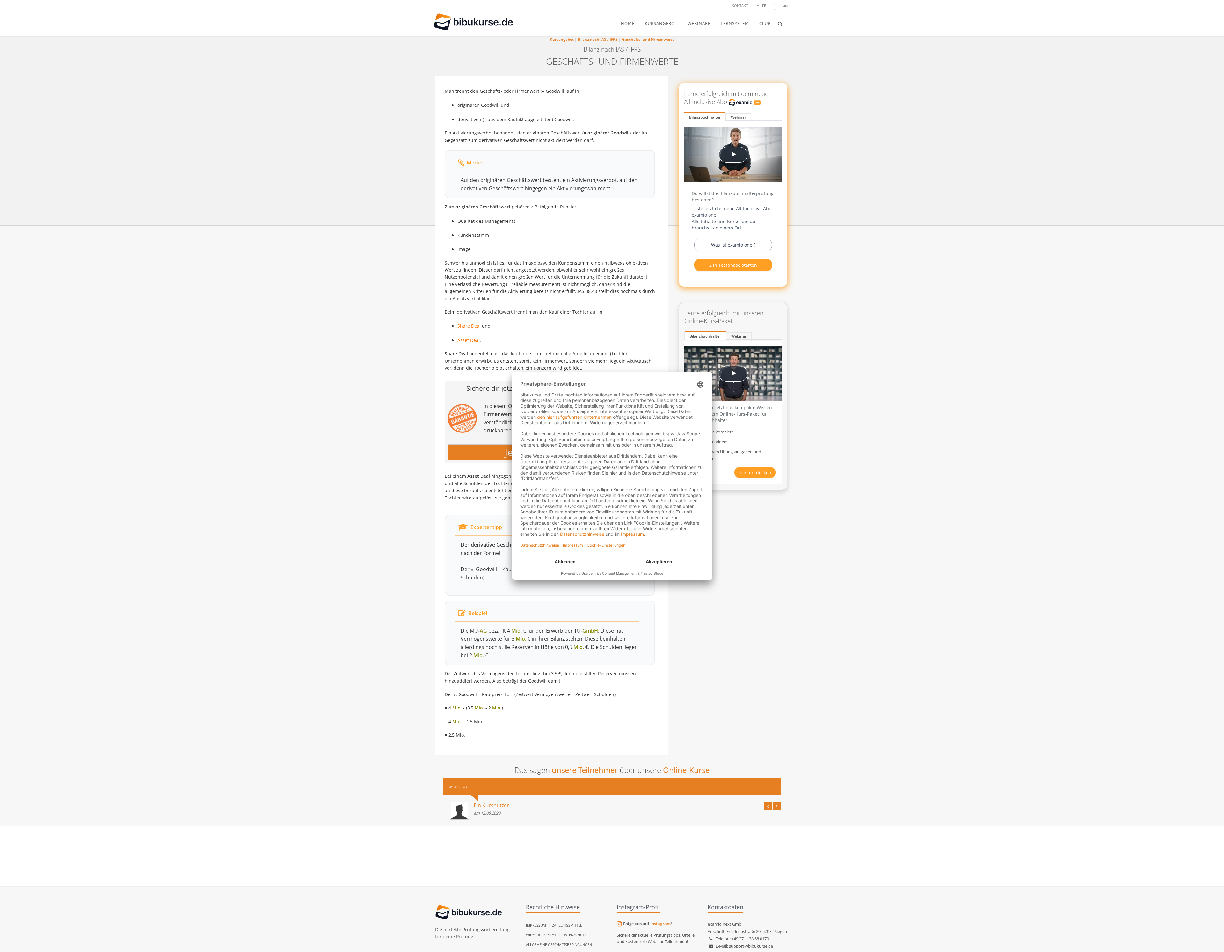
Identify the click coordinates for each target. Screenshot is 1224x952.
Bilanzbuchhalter (705, 117)
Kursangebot (562, 39)
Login (782, 6)
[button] (780, 23)
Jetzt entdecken (755, 472)
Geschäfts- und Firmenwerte (648, 39)
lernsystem (735, 23)
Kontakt (740, 5)
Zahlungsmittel (567, 925)
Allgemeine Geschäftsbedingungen (559, 944)
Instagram (660, 924)
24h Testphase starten (733, 265)
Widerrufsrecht (541, 934)
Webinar (738, 117)
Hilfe (761, 5)
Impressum (536, 925)
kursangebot (661, 23)
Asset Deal (468, 340)
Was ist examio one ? (733, 245)
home (628, 23)
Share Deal (469, 326)
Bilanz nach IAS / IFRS (598, 39)
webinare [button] (699, 23)
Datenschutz (574, 934)
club (765, 23)
